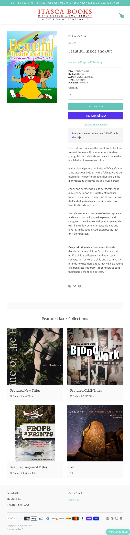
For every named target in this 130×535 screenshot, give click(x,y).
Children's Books (78, 36)
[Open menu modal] (9, 15)
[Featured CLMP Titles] (95, 356)
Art (72, 467)
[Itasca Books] (65, 15)
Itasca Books (27, 525)
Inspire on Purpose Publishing (85, 62)
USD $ (10, 518)
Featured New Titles (25, 390)
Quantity (73, 87)
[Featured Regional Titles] (35, 433)
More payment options (95, 124)
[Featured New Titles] (35, 356)
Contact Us (73, 499)
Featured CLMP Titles (86, 390)
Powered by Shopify (15, 529)
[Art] (95, 433)
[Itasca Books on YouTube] (121, 518)
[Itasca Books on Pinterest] (112, 518)
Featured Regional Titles (28, 467)
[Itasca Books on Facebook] (107, 518)
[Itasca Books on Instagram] (116, 518)
